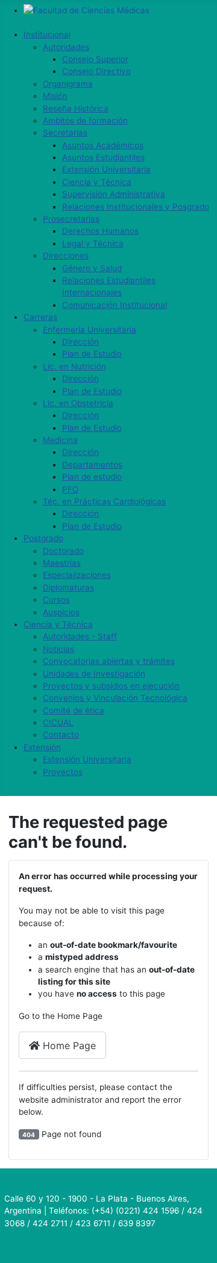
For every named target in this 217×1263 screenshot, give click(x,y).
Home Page (68, 1045)
